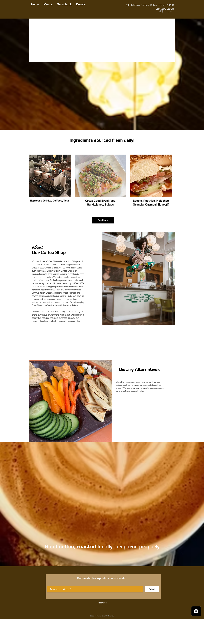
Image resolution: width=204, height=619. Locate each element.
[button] (100, 176)
